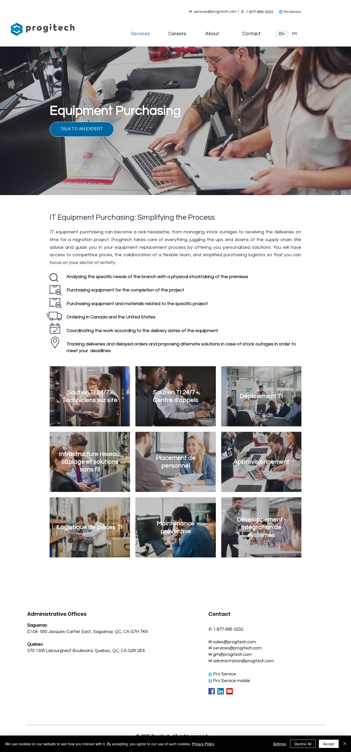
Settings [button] (279, 743)
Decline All (302, 743)
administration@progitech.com (243, 661)
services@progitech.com (215, 12)
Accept (328, 743)
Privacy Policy (203, 743)
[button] (82, 129)
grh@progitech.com (232, 654)
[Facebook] (211, 691)
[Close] (345, 744)
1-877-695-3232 (259, 12)
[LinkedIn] (220, 691)
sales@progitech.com (234, 642)
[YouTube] (229, 691)
